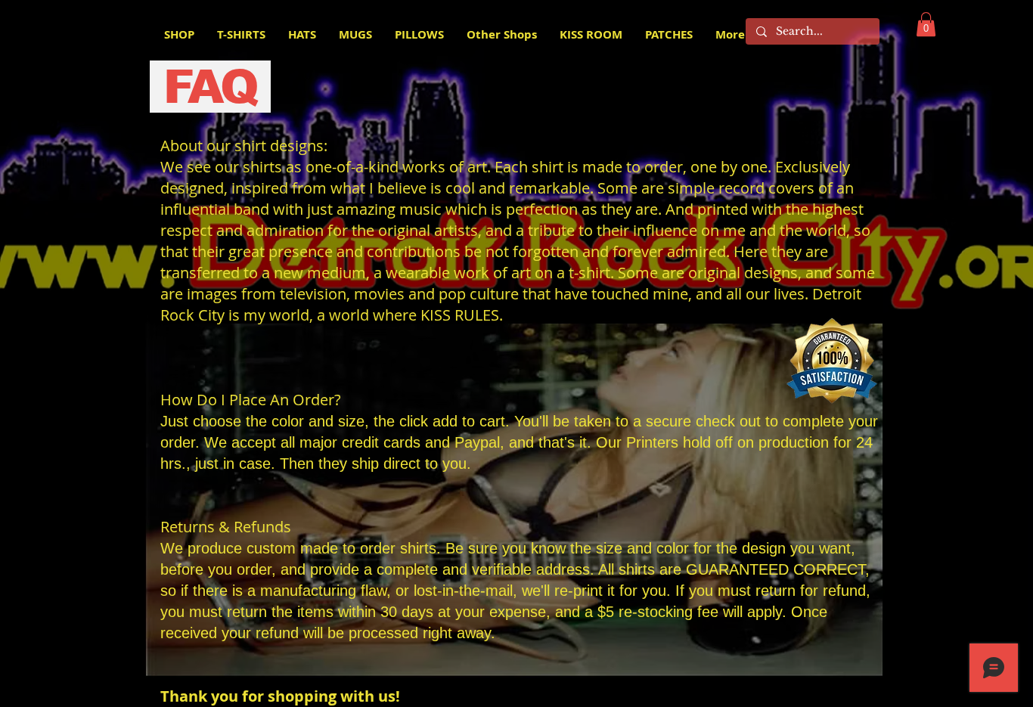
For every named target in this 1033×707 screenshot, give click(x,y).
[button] (926, 24)
